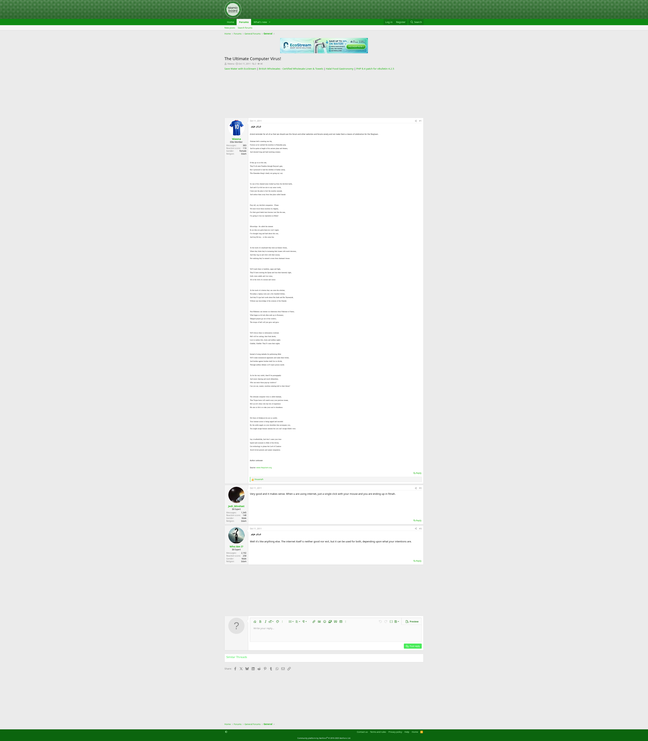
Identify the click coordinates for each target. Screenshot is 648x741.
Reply (419, 472)
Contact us (362, 731)
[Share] (416, 121)
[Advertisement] (324, 94)
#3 (420, 528)
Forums (244, 22)
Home (230, 22)
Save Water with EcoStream (240, 68)
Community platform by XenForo (324, 738)
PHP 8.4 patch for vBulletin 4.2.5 (375, 68)
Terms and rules (378, 731)
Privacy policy (395, 731)
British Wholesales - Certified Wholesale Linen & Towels (291, 68)
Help (406, 731)
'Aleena (230, 63)
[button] (269, 22)
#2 (420, 488)
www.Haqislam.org (264, 467)
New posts (229, 27)
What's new (260, 22)
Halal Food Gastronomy (340, 68)
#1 (420, 120)
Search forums (245, 27)
